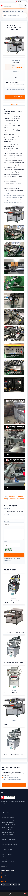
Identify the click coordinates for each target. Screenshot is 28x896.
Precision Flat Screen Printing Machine (13, 662)
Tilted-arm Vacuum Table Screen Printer (14, 632)
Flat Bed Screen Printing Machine (9, 839)
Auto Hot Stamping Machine (8, 851)
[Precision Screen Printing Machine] (14, 677)
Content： (6, 527)
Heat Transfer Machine (6, 854)
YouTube (13, 884)
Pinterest (10, 884)
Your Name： (7, 514)
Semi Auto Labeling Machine (8, 817)
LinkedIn (7, 884)
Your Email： (7, 521)
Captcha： (6, 541)
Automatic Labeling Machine (8, 815)
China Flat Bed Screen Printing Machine (13, 754)
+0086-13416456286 (7, 876)
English (19, 1)
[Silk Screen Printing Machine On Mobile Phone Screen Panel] (14, 585)
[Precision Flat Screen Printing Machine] (14, 647)
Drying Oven (4, 859)
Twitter (4, 884)
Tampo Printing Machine (7, 829)
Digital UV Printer (5, 812)
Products (12, 14)
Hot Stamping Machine (7, 849)
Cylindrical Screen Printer (7, 834)
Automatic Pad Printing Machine (9, 824)
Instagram (16, 884)
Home (5, 14)
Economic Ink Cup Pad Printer (8, 832)
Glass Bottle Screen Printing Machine (10, 820)
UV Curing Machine (6, 856)
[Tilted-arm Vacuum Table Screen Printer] (14, 616)
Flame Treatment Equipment (8, 861)
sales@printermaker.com (8, 874)
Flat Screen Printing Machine (13, 11)
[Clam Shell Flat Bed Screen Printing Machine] (14, 707)
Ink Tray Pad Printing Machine (8, 822)
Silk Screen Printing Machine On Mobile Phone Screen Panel (13, 601)
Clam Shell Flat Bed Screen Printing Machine (12, 723)
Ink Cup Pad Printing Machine (8, 827)
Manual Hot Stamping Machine (8, 847)
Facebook (2, 884)
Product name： (8, 508)
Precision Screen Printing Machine (12, 692)
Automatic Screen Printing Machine (9, 844)
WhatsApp (19, 884)
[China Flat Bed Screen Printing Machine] (14, 739)
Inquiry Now (18, 96)
